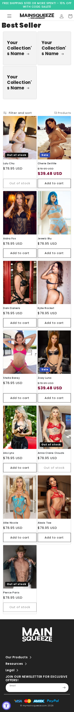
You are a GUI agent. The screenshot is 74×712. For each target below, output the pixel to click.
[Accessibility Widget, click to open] (6, 705)
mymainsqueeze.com (35, 705)
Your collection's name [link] (19, 48)
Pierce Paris (11, 592)
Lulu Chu (9, 163)
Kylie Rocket (46, 308)
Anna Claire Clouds (51, 452)
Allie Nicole (10, 522)
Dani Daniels (11, 308)
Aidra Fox (9, 238)
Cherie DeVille (47, 163)
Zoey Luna (45, 377)
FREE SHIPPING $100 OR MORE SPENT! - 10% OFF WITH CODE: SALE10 (37, 4)
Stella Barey (11, 377)
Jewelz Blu (45, 238)
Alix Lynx (8, 452)
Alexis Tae (45, 522)
